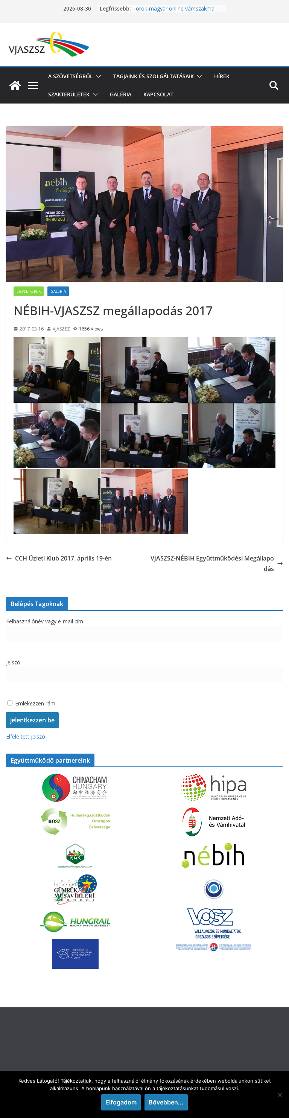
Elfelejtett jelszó (25, 736)
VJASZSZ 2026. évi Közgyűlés (167, 8)
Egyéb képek (29, 291)
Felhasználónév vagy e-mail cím (44, 621)
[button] (97, 76)
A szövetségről (70, 76)
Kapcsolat (158, 94)
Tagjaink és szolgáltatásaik (153, 76)
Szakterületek (69, 94)
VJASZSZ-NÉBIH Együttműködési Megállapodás (212, 563)
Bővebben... (166, 1102)
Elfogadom (121, 1102)
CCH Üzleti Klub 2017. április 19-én (63, 558)
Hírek (222, 76)
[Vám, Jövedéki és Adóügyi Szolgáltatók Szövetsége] (15, 85)
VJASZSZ (61, 329)
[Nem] (279, 1094)
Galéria (120, 94)
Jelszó (13, 662)
